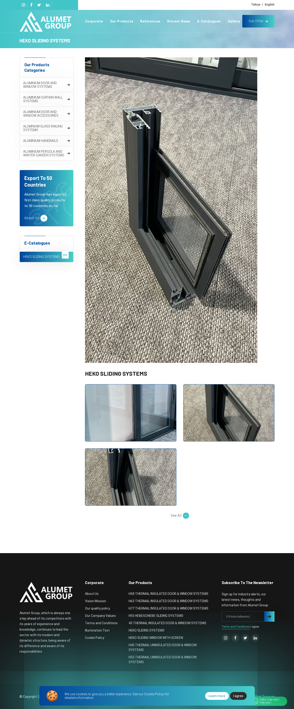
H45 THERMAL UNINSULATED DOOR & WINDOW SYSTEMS (163, 647)
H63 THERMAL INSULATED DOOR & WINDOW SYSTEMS (168, 601)
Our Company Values (100, 616)
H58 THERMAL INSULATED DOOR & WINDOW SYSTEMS (168, 594)
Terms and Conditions (101, 623)
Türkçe (255, 4)
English (269, 4)
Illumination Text (97, 630)
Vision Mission (95, 601)
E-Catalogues (209, 21)
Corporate (94, 21)
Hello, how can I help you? (269, 701)
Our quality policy (97, 608)
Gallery (234, 21)
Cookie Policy (94, 638)
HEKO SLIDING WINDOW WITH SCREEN (156, 638)
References (150, 21)
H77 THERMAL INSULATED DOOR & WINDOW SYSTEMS (168, 608)
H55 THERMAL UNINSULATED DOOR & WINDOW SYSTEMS (163, 659)
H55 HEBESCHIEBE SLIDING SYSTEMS (156, 616)
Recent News (178, 21)
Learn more (217, 696)
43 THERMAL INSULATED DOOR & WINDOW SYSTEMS (167, 623)
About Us (92, 594)
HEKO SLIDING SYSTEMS (130, 411)
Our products (121, 21)
